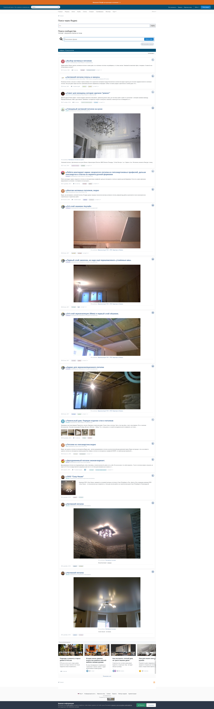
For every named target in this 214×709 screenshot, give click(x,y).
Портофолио (87, 110)
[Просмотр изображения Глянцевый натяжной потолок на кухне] (107, 135)
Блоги (73, 11)
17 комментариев (77, 470)
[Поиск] (58, 7)
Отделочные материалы (89, 478)
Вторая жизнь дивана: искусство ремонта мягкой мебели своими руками (96, 660)
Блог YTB (84, 192)
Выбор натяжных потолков (79, 60)
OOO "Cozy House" (75, 476)
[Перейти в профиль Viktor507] (63, 61)
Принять (141, 705)
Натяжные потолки (110, 560)
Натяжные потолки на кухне (76, 159)
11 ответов (77, 438)
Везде (52, 7)
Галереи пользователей (91, 208)
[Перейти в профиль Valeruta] (63, 477)
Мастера (108, 11)
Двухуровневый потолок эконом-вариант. (86, 460)
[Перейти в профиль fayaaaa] (63, 461)
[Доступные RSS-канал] (154, 682)
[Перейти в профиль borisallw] (63, 421)
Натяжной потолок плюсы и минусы (83, 77)
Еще (114, 11)
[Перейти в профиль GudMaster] (63, 207)
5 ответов (75, 70)
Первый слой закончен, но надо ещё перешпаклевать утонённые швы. (99, 260)
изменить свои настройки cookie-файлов (121, 705)
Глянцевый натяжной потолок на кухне (84, 109)
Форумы (67, 11)
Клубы (79, 11)
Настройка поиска (148, 44)
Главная (60, 11)
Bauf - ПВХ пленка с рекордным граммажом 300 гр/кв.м (96, 79)
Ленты (153, 11)
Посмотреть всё (107, 676)
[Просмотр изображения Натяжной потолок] (107, 533)
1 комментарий (76, 86)
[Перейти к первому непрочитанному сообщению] (66, 60)
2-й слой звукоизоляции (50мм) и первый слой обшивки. (93, 313)
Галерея (91, 11)
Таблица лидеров (122, 693)
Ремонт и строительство (87, 62)
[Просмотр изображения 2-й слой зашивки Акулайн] (107, 229)
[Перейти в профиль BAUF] (63, 78)
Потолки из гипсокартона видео (81, 444)
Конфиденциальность (89, 693)
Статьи (85, 11)
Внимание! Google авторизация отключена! (106, 2)
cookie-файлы (69, 705)
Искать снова (149, 39)
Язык (80, 693)
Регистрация (206, 7)
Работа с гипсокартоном (87, 176)
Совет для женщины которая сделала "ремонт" (88, 93)
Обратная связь (188, 7)
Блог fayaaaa (87, 462)
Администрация (132, 693)
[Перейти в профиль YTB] (63, 191)
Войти (197, 7)
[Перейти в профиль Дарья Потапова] (63, 94)
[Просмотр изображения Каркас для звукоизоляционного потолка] (107, 390)
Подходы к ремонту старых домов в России (70, 659)
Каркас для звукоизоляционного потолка (85, 367)
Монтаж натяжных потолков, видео (83, 190)
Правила (180, 7)
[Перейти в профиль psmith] (63, 109)
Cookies (109, 693)
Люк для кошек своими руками (147, 659)
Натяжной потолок (75, 503)
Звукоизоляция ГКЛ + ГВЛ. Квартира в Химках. (110, 250)
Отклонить (151, 705)
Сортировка (151, 53)
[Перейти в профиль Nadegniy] (63, 173)
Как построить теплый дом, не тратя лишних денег (123, 659)
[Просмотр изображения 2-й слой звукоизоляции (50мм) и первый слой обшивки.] (107, 337)
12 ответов (77, 183)
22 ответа (76, 102)
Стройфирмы (99, 11)
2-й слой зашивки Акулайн (79, 206)
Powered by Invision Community (107, 697)
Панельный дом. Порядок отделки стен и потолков (90, 420)
